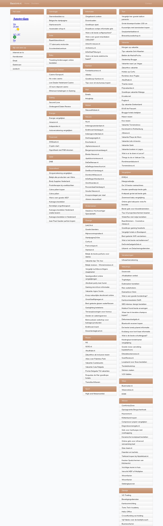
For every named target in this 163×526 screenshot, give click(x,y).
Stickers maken (128, 370)
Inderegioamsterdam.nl (94, 125)
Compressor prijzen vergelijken (134, 422)
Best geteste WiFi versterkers (134, 236)
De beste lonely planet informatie (135, 327)
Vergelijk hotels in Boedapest (134, 232)
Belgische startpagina (58, 20)
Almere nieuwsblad (93, 199)
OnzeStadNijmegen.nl (94, 299)
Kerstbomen (18, 56)
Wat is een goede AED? (59, 197)
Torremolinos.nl (128, 165)
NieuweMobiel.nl (92, 110)
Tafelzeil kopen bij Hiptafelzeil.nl (135, 456)
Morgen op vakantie (130, 47)
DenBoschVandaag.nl (94, 170)
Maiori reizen (127, 116)
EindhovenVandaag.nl (94, 130)
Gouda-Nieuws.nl (92, 191)
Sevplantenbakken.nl (130, 31)
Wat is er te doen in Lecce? (133, 153)
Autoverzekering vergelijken (60, 130)
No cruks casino (55, 78)
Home (27, 3)
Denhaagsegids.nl (92, 138)
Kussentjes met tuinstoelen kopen (136, 27)
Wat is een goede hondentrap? (134, 296)
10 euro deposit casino (58, 86)
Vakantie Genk (128, 145)
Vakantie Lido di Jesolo (131, 141)
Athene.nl (126, 133)
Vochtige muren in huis (131, 467)
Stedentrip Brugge (129, 59)
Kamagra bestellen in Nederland (62, 217)
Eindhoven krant (92, 327)
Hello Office (127, 511)
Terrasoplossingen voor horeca (98, 311)
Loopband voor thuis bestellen (134, 362)
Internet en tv (18, 52)
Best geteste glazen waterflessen (99, 303)
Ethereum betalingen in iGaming (62, 91)
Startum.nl (89, 249)
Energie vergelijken (57, 118)
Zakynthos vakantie (130, 67)
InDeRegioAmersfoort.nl (95, 166)
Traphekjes (126, 279)
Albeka (88, 74)
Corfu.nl (88, 241)
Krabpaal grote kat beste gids (134, 193)
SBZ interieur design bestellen (134, 304)
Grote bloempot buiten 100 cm (134, 23)
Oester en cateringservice (96, 315)
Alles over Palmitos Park (95, 359)
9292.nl (88, 346)
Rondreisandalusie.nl (130, 161)
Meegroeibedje (128, 181)
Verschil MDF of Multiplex (132, 471)
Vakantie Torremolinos (131, 125)
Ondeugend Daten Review (60, 106)
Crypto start (54, 146)
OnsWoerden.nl (91, 183)
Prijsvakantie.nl (128, 88)
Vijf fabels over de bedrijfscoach (135, 519)
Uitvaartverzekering (130, 260)
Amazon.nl (53, 122)
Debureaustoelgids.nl (130, 319)
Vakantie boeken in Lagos (132, 149)
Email (15, 60)
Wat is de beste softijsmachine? (98, 32)
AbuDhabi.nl (127, 80)
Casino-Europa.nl (56, 74)
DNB (51, 161)
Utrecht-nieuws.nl (92, 44)
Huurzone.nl (127, 413)
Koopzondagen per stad (95, 195)
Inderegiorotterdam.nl (94, 134)
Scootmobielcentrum (57, 48)
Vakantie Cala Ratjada (94, 367)
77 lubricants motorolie (59, 44)
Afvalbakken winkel (130, 275)
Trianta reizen (127, 84)
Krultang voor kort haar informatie (136, 331)
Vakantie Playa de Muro (131, 137)
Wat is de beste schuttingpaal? (134, 335)
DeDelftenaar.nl (91, 162)
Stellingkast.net (128, 483)
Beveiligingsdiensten (130, 499)
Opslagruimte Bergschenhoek (134, 409)
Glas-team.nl (127, 448)
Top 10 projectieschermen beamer (136, 213)
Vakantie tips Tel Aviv (94, 261)
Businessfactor (128, 524)
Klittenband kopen (129, 417)
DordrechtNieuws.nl (93, 174)
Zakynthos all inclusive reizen (97, 354)
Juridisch (16, 69)
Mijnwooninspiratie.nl (94, 233)
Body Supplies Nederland (59, 181)
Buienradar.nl (127, 386)
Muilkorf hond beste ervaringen (135, 308)
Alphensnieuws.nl (92, 146)
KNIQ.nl (125, 177)
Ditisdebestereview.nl (130, 354)
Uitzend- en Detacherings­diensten (136, 248)
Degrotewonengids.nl (131, 426)
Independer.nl (54, 126)
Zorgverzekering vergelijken (60, 173)
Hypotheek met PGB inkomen (61, 150)
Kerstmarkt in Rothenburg (132, 129)
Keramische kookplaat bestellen (135, 437)
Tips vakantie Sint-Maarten (133, 51)
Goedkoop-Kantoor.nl (94, 78)
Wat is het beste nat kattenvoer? (135, 240)
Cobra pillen (54, 193)
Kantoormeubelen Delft (131, 300)
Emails (88, 94)
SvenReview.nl (128, 358)
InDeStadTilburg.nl (93, 52)
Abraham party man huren (96, 283)
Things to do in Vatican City (133, 157)
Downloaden (90, 20)
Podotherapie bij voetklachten (61, 185)
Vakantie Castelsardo (94, 363)
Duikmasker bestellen (130, 283)
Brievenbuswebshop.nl (131, 35)
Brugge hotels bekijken (131, 112)
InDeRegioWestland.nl (94, 179)
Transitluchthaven (92, 382)
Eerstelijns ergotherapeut (59, 206)
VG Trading (126, 495)
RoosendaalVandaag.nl (95, 187)
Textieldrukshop (128, 366)
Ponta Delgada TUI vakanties (97, 371)
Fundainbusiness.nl (93, 70)
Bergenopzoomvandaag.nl (96, 150)
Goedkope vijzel (92, 24)
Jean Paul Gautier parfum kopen (62, 221)
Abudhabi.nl (90, 350)
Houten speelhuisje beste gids (134, 189)
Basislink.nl (16, 3)
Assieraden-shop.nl (57, 28)
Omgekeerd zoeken (93, 16)
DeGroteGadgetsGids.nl (131, 244)
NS (86, 342)
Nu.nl (87, 121)
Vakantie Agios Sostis (94, 291)
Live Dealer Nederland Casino (61, 82)
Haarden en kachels (130, 452)
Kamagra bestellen (57, 201)
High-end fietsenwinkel (95, 393)
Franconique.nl (91, 245)
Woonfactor (127, 475)
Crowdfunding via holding (132, 515)
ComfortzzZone (128, 405)
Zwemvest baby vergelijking (133, 197)
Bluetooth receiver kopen (132, 323)
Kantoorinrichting (129, 503)
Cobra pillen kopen (57, 189)
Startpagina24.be (92, 237)
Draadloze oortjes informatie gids (99, 28)
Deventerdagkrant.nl (93, 331)
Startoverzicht (55, 24)
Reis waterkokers (129, 288)
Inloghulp (89, 98)
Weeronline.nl (127, 390)
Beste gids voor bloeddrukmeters (135, 208)
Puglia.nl (125, 100)
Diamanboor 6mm (129, 292)
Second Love (54, 102)
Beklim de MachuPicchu (131, 55)
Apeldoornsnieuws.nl (94, 158)
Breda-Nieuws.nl (92, 154)
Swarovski (126, 271)
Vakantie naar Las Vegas (132, 63)
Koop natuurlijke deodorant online (99, 295)
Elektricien (17, 64)
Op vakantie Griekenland (132, 104)
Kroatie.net (126, 96)
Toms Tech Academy (130, 507)
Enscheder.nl (90, 142)
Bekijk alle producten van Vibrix (62, 177)
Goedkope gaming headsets (133, 228)
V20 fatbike (126, 374)
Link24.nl (89, 225)
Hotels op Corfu (128, 71)
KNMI (124, 394)
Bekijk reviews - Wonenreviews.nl (99, 265)
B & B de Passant (129, 108)
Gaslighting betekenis (94, 307)
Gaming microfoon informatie (97, 287)
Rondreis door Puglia (130, 76)
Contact (148, 3)
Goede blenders (92, 229)
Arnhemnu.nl (90, 48)
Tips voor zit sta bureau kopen (98, 83)
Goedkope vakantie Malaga (133, 92)
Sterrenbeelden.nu (56, 16)
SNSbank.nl (54, 142)
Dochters (35, 3)
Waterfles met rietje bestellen (134, 217)
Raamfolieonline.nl (56, 40)
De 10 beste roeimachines (132, 185)
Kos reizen (126, 120)
